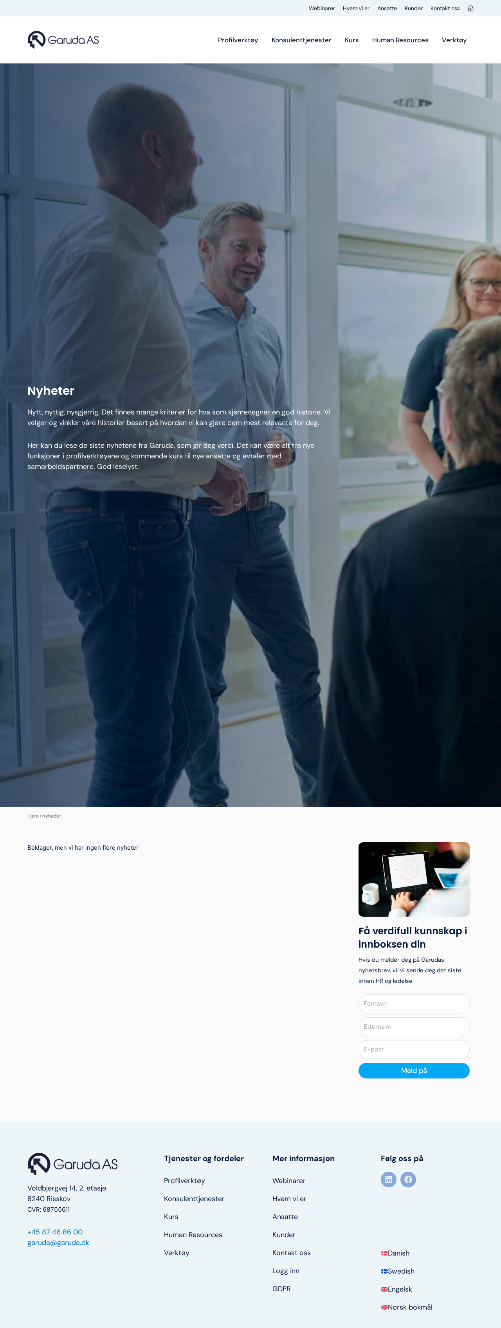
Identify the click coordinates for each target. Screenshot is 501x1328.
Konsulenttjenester (302, 40)
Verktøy (454, 40)
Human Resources (400, 40)
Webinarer (322, 8)
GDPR (281, 1289)
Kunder (414, 8)
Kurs (352, 40)
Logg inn (285, 1271)
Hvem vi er (356, 8)
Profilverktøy (238, 40)
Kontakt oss (445, 8)
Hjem (33, 816)
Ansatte (387, 8)
